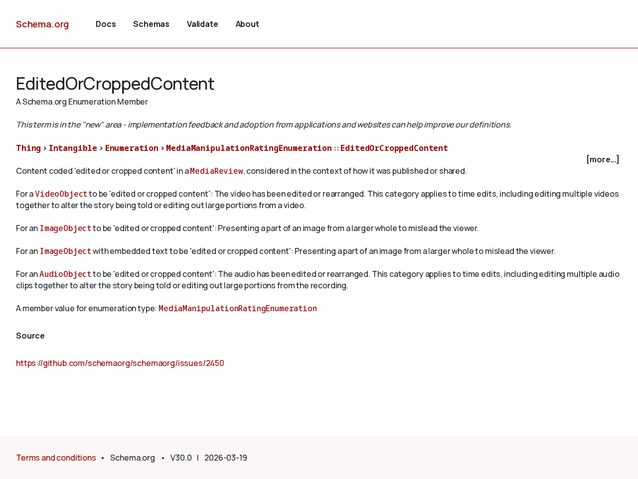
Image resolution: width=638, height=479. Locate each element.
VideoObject (61, 193)
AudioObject (65, 273)
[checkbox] (319, 159)
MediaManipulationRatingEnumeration (249, 147)
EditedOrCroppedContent (394, 147)
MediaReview (216, 170)
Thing (28, 147)
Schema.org (42, 24)
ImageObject (65, 228)
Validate (202, 23)
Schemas (151, 23)
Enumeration (132, 147)
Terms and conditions (56, 457)
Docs (106, 23)
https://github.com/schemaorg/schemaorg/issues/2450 (120, 363)
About (247, 23)
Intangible (73, 147)
